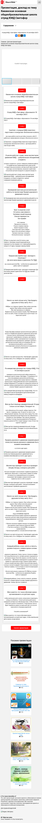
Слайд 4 (22, 151)
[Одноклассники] (19, 35)
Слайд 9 (22, 364)
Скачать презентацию (21, 628)
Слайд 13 (22, 492)
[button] (38, 51)
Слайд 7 (22, 252)
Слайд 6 (22, 206)
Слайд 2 (22, 108)
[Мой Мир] (24, 35)
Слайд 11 (22, 436)
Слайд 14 (22, 542)
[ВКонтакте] (16, 35)
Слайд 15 (22, 588)
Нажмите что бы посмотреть (13, 819)
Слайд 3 (22, 126)
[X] (22, 35)
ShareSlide (11, 2)
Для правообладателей (8, 808)
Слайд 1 (22, 90)
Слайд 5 (22, 186)
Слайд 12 (22, 461)
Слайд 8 (22, 279)
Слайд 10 (22, 400)
